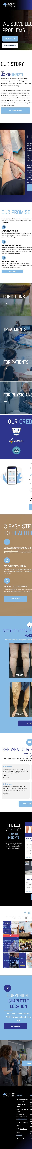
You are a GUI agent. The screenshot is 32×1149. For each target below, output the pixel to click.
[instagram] (30, 913)
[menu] (29, 2)
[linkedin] (23, 1138)
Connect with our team (11, 551)
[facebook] (25, 913)
